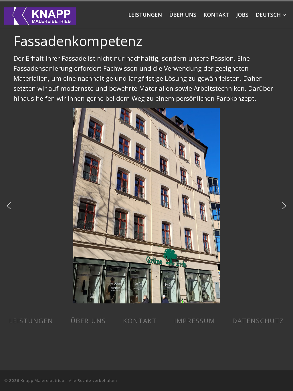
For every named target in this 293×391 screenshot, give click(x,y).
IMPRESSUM (194, 320)
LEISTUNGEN (31, 320)
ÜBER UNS (88, 320)
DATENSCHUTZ (258, 320)
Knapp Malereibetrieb (42, 380)
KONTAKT (140, 320)
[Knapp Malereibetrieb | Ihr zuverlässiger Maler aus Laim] (40, 14)
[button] (8, 205)
